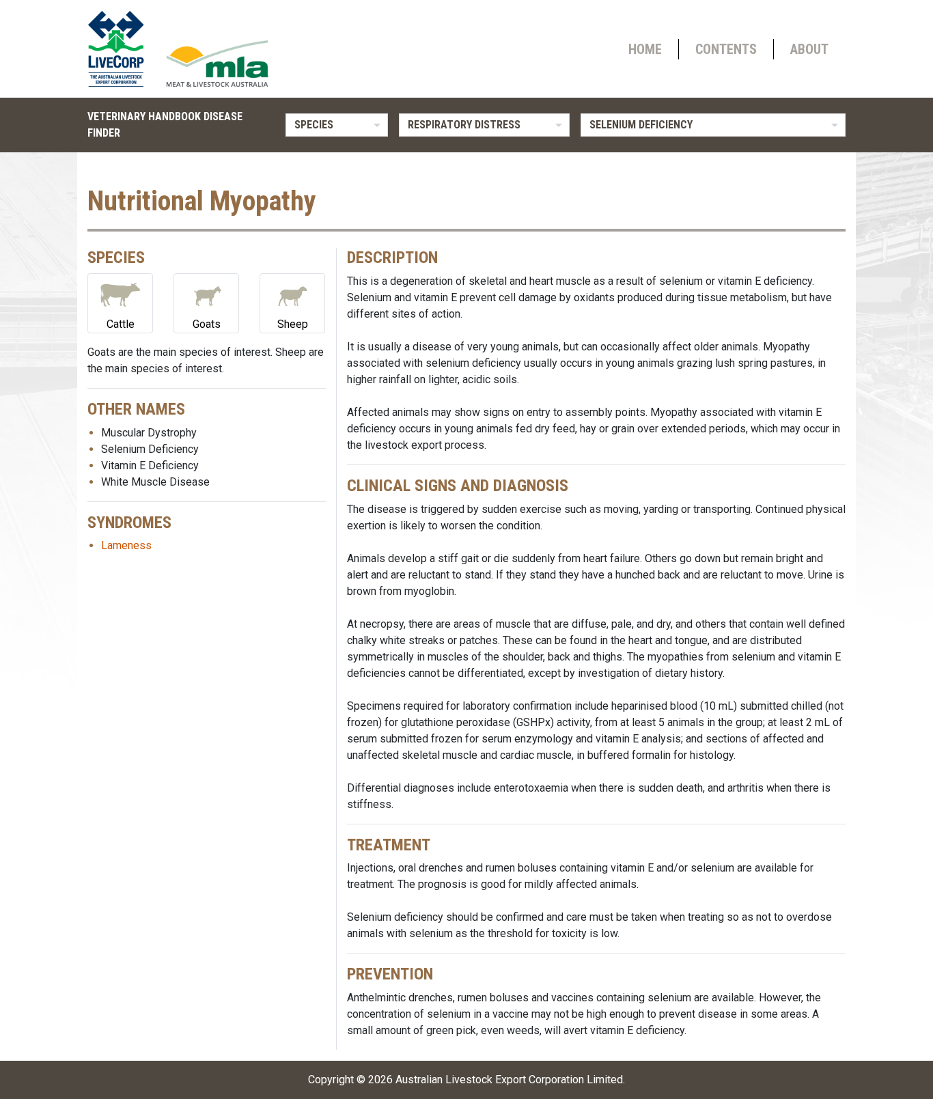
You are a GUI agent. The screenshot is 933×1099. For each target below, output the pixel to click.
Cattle (121, 324)
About (809, 49)
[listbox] (337, 125)
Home (645, 49)
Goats (207, 324)
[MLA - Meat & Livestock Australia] (217, 63)
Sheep (292, 324)
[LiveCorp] (121, 49)
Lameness (126, 545)
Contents (726, 49)
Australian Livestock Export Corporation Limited (509, 1079)
